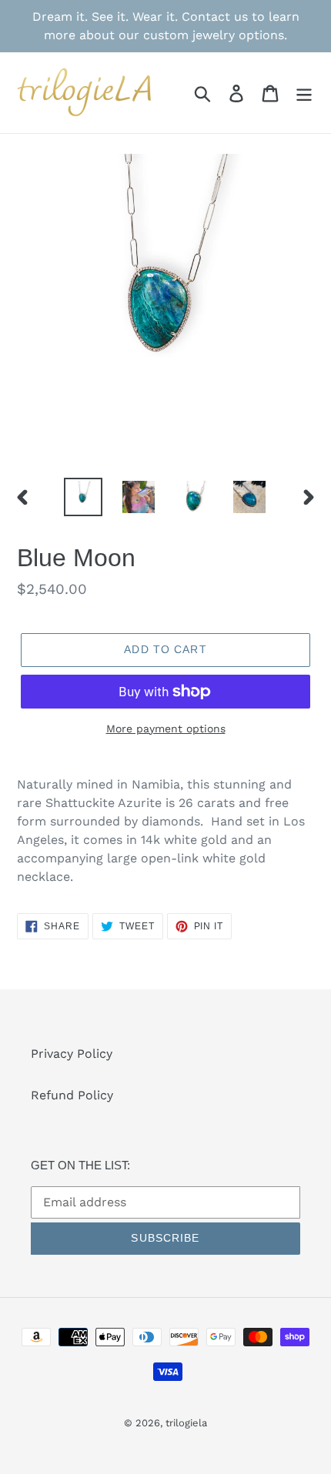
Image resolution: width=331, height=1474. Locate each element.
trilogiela (186, 1423)
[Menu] (304, 92)
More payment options (166, 728)
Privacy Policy (71, 1053)
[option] (83, 497)
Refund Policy (72, 1095)
